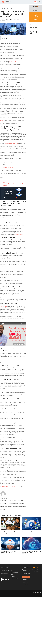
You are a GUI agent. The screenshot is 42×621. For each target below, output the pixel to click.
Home (1, 6)
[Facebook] (36, 32)
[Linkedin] (33, 32)
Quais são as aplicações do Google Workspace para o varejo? (9, 532)
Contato (13, 580)
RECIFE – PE (35, 567)
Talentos (13, 576)
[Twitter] (39, 32)
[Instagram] (31, 32)
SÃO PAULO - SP (36, 574)
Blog (12, 574)
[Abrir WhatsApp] (39, 618)
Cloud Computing (8, 6)
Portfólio (13, 570)
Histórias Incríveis (15, 572)
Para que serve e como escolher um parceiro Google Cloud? (9, 552)
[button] (35, 2)
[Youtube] (31, 34)
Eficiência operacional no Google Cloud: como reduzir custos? (31, 552)
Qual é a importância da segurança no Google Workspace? (31, 532)
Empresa (13, 568)
